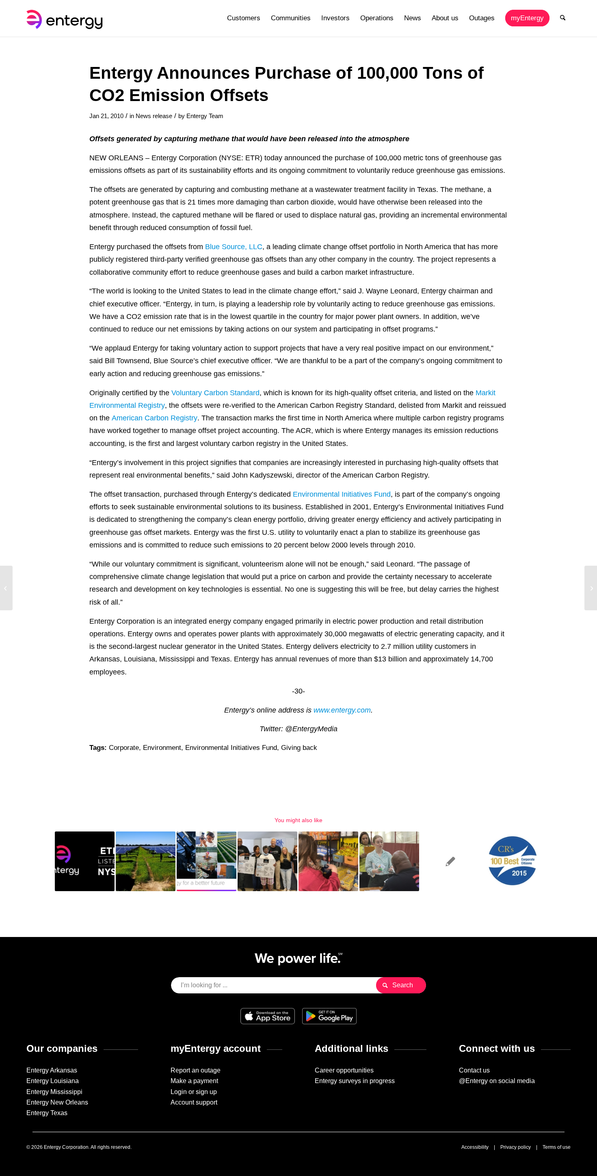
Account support (194, 1102)
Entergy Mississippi (54, 1091)
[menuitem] (244, 18)
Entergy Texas (46, 1112)
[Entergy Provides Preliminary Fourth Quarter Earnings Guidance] (6, 588)
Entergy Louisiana (52, 1080)
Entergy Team (204, 116)
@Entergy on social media (497, 1080)
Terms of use (557, 1147)
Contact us (474, 1070)
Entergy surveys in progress (355, 1080)
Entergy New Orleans (57, 1102)
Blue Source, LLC (233, 246)
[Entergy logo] (66, 18)
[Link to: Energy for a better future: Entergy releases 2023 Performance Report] (206, 861)
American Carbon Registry (154, 418)
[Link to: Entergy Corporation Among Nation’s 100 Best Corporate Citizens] (511, 861)
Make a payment (194, 1080)
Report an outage (196, 1070)
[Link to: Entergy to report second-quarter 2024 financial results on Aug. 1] (85, 861)
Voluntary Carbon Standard (215, 392)
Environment (162, 748)
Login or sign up (194, 1091)
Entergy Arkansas (51, 1070)
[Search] (563, 18)
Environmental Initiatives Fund (342, 494)
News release (154, 116)
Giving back (299, 748)
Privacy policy (515, 1147)
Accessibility (475, 1147)
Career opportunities (344, 1070)
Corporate (124, 748)
